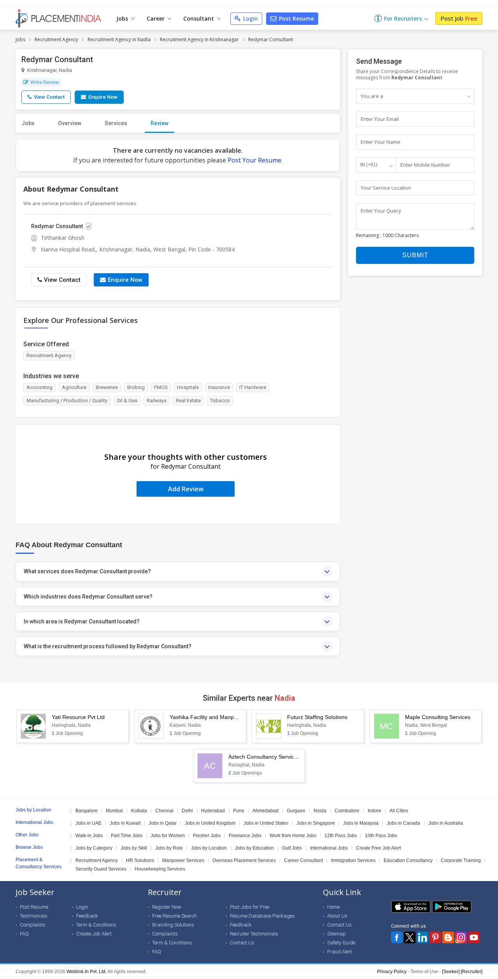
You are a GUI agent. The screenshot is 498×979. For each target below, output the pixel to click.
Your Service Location (386, 187)
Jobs (123, 18)
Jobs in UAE (88, 823)
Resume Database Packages (262, 916)
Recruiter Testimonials (254, 934)
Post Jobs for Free (249, 907)
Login (250, 18)
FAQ (24, 934)
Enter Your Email (380, 118)
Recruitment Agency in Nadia (119, 39)
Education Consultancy (408, 860)
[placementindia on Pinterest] (435, 937)
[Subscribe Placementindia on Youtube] (474, 937)
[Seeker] (450, 971)
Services (116, 123)
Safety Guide (341, 943)
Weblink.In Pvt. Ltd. (87, 971)
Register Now (166, 907)
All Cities (398, 810)
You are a (372, 95)
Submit (415, 255)
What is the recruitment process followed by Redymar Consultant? (107, 646)
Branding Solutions (173, 925)
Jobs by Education (254, 848)
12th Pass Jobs (340, 835)
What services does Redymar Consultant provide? (87, 571)
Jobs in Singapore (315, 823)
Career (156, 18)
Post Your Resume (254, 160)
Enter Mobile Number (425, 164)
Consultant (199, 18)
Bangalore (86, 810)
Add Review (185, 489)
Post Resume (295, 18)
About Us (337, 916)
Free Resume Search (174, 916)
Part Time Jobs (126, 835)
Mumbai (114, 810)
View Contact (49, 97)
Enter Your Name (380, 141)
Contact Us (242, 943)
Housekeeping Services (160, 869)
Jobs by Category (93, 848)
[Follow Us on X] (410, 937)
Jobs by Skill (134, 848)
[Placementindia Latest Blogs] (448, 937)
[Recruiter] (471, 971)
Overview (69, 123)
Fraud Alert (339, 952)
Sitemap (336, 934)
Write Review (44, 82)
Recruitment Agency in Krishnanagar (199, 39)
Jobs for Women (168, 835)
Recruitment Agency (56, 39)
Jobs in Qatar (163, 823)
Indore (374, 810)
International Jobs (329, 848)
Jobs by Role (169, 848)
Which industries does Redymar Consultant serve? (88, 596)
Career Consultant (303, 860)
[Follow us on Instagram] (461, 937)
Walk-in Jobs (89, 835)
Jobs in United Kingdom (210, 823)
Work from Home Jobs (293, 835)
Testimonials (33, 916)
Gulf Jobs (292, 848)
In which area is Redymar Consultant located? (82, 621)
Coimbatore (347, 810)
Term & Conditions (96, 925)
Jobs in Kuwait (125, 823)
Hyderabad (213, 810)
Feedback (87, 916)
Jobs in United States (266, 823)
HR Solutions (140, 860)
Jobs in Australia (445, 823)
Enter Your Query (381, 210)
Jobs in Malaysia (361, 823)
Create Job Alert (94, 934)
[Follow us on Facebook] (397, 937)
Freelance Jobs (245, 835)
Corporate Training (461, 860)
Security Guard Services (100, 869)
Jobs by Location (209, 848)
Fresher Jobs (207, 835)
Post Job (458, 18)
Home (333, 907)
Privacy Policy (392, 971)
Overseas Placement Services (244, 860)
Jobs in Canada (403, 823)
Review (159, 123)
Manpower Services (183, 860)
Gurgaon (296, 810)
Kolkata (139, 810)
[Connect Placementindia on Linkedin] (422, 937)
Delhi (187, 810)
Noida (320, 810)
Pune (238, 810)
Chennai (164, 810)
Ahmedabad (266, 810)
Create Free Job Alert (378, 848)
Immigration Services (353, 860)
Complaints (33, 925)
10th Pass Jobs (381, 835)
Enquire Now (102, 97)
